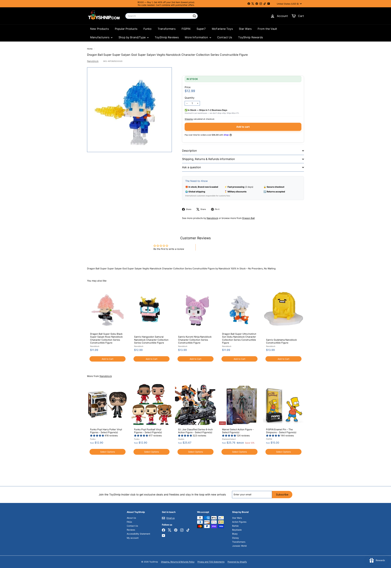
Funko (147, 28)
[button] (97, 435)
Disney (235, 538)
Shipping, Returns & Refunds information (208, 159)
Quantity (189, 97)
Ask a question (191, 167)
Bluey (235, 533)
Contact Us (224, 37)
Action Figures (239, 522)
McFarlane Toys (222, 28)
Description (189, 150)
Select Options (107, 451)
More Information (197, 37)
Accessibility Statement (138, 533)
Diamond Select (229, 439)
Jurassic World (239, 545)
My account (133, 538)
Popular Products (126, 28)
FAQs (129, 522)
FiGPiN (186, 28)
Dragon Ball (248, 218)
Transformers (166, 28)
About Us (131, 518)
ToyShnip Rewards (250, 37)
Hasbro (181, 439)
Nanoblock (93, 61)
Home (90, 49)
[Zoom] (129, 109)
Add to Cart (107, 359)
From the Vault (267, 28)
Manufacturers (100, 37)
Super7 (201, 28)
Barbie (235, 525)
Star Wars (245, 28)
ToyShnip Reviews (167, 37)
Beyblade (237, 529)
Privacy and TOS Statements (211, 562)
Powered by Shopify (237, 562)
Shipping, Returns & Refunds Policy (177, 562)
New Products (99, 28)
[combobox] (161, 16)
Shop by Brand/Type (132, 37)
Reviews (131, 529)
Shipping (189, 119)
